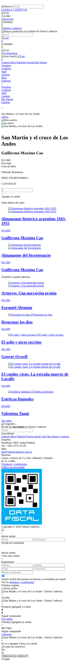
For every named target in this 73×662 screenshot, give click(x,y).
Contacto (64, 436)
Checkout (6, 634)
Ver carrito (7, 619)
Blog (13, 62)
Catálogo (6, 68)
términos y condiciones (22, 582)
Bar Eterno (41, 62)
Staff (3, 71)
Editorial (21, 62)
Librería (6, 62)
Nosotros (6, 65)
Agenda (30, 62)
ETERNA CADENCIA (14, 9)
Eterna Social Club (36, 436)
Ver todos (6, 420)
